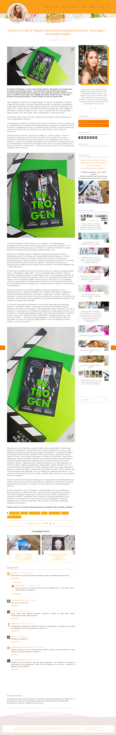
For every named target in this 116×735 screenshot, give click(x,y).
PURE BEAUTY (74, 6)
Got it (99, 729)
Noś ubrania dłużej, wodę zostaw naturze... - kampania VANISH (91, 296)
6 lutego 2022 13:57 (34, 585)
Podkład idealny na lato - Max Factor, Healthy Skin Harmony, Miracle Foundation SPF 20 (90, 382)
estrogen (24, 513)
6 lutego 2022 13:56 (25, 573)
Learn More (89, 729)
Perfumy (65, 6)
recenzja (65, 513)
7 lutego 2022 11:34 (21, 636)
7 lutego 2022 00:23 (26, 623)
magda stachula (54, 513)
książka (44, 513)
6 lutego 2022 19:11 (29, 600)
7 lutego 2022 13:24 (38, 647)
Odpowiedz (15, 578)
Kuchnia (84, 6)
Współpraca (84, 121)
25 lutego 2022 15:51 (32, 660)
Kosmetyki (48, 6)
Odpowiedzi (17, 582)
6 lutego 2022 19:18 (23, 611)
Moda (57, 6)
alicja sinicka (14, 513)
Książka (92, 6)
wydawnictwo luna (14, 516)
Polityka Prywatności (87, 125)
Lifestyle (101, 6)
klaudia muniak (34, 513)
